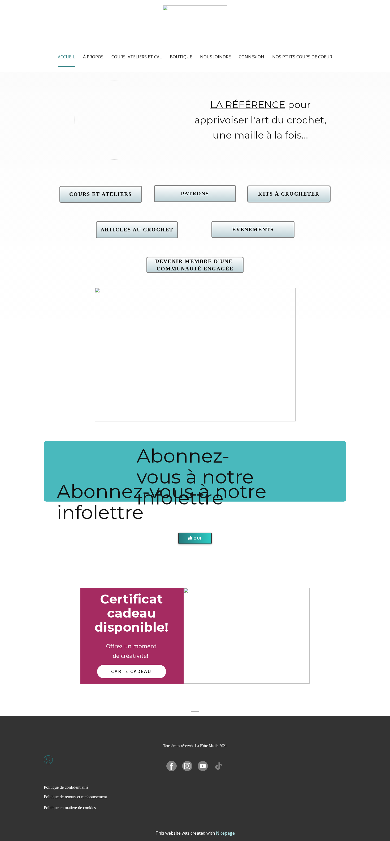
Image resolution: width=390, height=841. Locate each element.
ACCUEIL (66, 57)
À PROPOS (93, 57)
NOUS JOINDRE (215, 57)
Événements (253, 229)
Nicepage (225, 833)
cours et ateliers (100, 194)
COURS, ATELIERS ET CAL (136, 57)
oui (197, 538)
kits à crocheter (288, 194)
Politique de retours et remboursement (75, 797)
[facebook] (171, 766)
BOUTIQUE (181, 57)
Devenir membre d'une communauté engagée (195, 264)
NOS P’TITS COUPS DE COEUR (302, 57)
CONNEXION (251, 57)
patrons (195, 193)
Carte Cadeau (131, 671)
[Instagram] (187, 766)
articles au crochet (137, 229)
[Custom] (218, 766)
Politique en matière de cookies (70, 807)
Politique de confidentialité (66, 787)
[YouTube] (203, 766)
